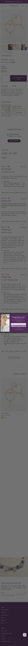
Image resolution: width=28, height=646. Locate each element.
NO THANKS (18, 327)
